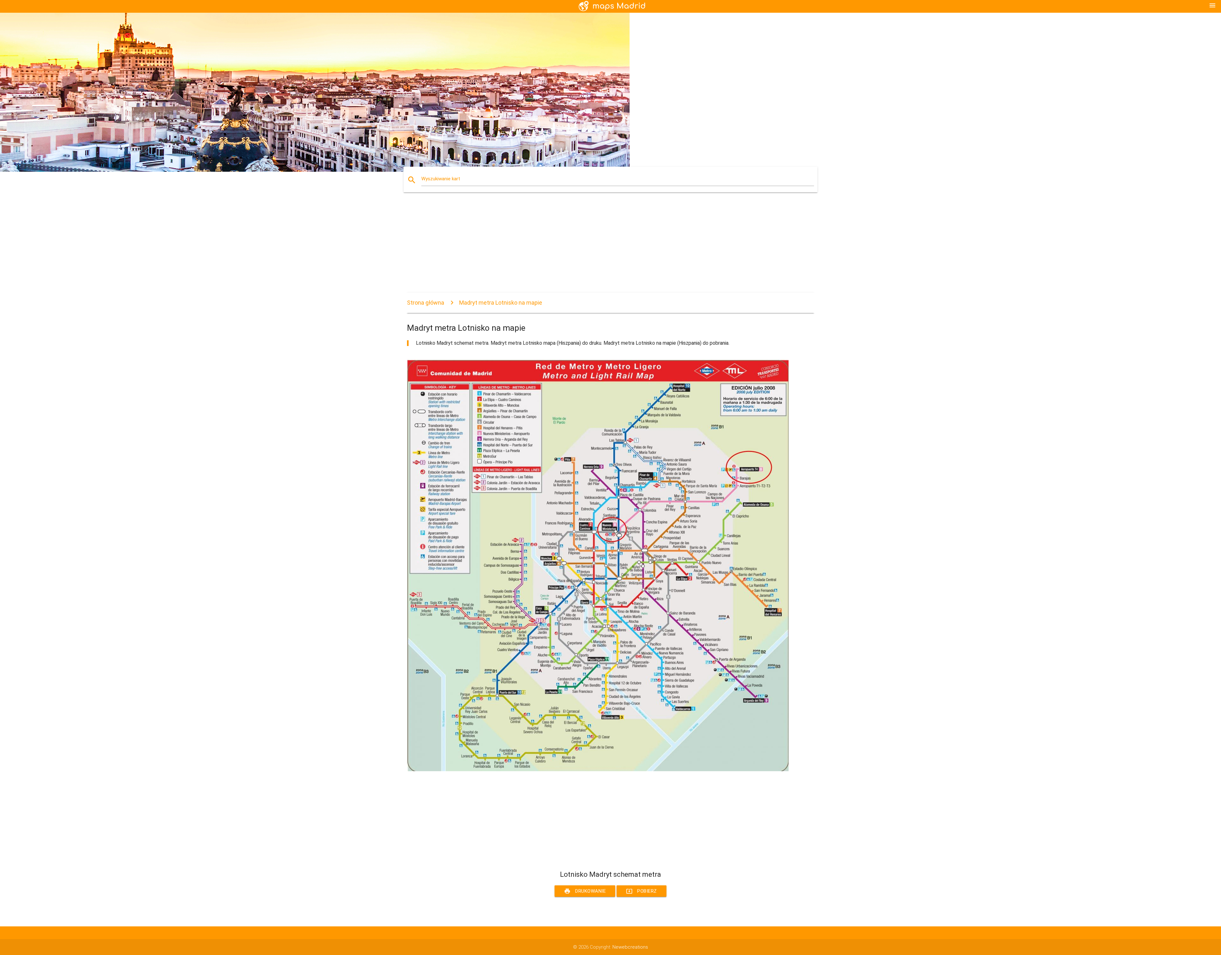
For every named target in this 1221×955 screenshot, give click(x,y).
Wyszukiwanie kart (440, 179)
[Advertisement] (598, 248)
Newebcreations (630, 947)
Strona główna (425, 302)
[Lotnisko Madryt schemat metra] (598, 769)
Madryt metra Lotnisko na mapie (500, 302)
